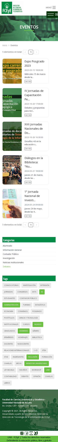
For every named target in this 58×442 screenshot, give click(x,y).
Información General (12, 250)
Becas (18, 363)
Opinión (36, 376)
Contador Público (11, 254)
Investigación (9, 258)
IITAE (6, 357)
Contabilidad (10, 376)
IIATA (34, 292)
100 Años (23, 370)
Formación (47, 357)
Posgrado (37, 311)
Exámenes (24, 331)
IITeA (44, 350)
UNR (48, 370)
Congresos (22, 292)
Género (36, 331)
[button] (52, 14)
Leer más (28, 81)
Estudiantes (9, 298)
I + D (35, 350)
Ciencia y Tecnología (28, 318)
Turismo (26, 305)
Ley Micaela (9, 370)
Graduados (9, 331)
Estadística (40, 305)
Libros (7, 383)
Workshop (36, 370)
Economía (8, 311)
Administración (11, 305)
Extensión (44, 285)
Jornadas (8, 292)
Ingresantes (18, 357)
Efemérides (8, 337)
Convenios (23, 311)
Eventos (14, 45)
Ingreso (37, 324)
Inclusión (32, 357)
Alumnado (7, 245)
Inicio (4, 45)
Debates (7, 266)
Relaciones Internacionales (16, 350)
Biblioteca (37, 337)
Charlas (8, 363)
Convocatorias (11, 285)
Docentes (8, 344)
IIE (42, 292)
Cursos (26, 324)
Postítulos (9, 318)
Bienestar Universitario (36, 363)
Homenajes (23, 337)
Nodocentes (23, 344)
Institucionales (11, 324)
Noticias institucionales (13, 262)
